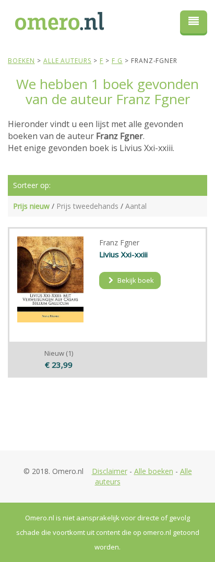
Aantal (136, 206)
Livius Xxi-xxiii (123, 254)
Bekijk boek (135, 280)
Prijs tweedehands (87, 206)
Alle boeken (153, 471)
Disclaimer (109, 471)
